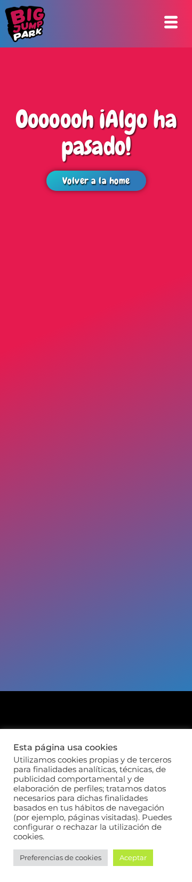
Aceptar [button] (133, 857)
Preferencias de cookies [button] (60, 857)
